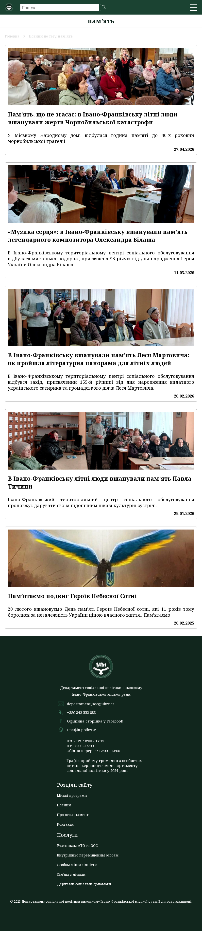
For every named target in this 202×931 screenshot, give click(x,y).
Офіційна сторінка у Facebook (95, 721)
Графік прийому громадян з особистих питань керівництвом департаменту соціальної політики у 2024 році (104, 765)
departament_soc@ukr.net (90, 703)
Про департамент (72, 814)
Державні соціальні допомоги (84, 884)
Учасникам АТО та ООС (77, 845)
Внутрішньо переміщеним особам (87, 855)
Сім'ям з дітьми (71, 874)
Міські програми (72, 795)
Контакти (65, 824)
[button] (193, 8)
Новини (64, 805)
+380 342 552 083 (81, 712)
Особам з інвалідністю (77, 864)
